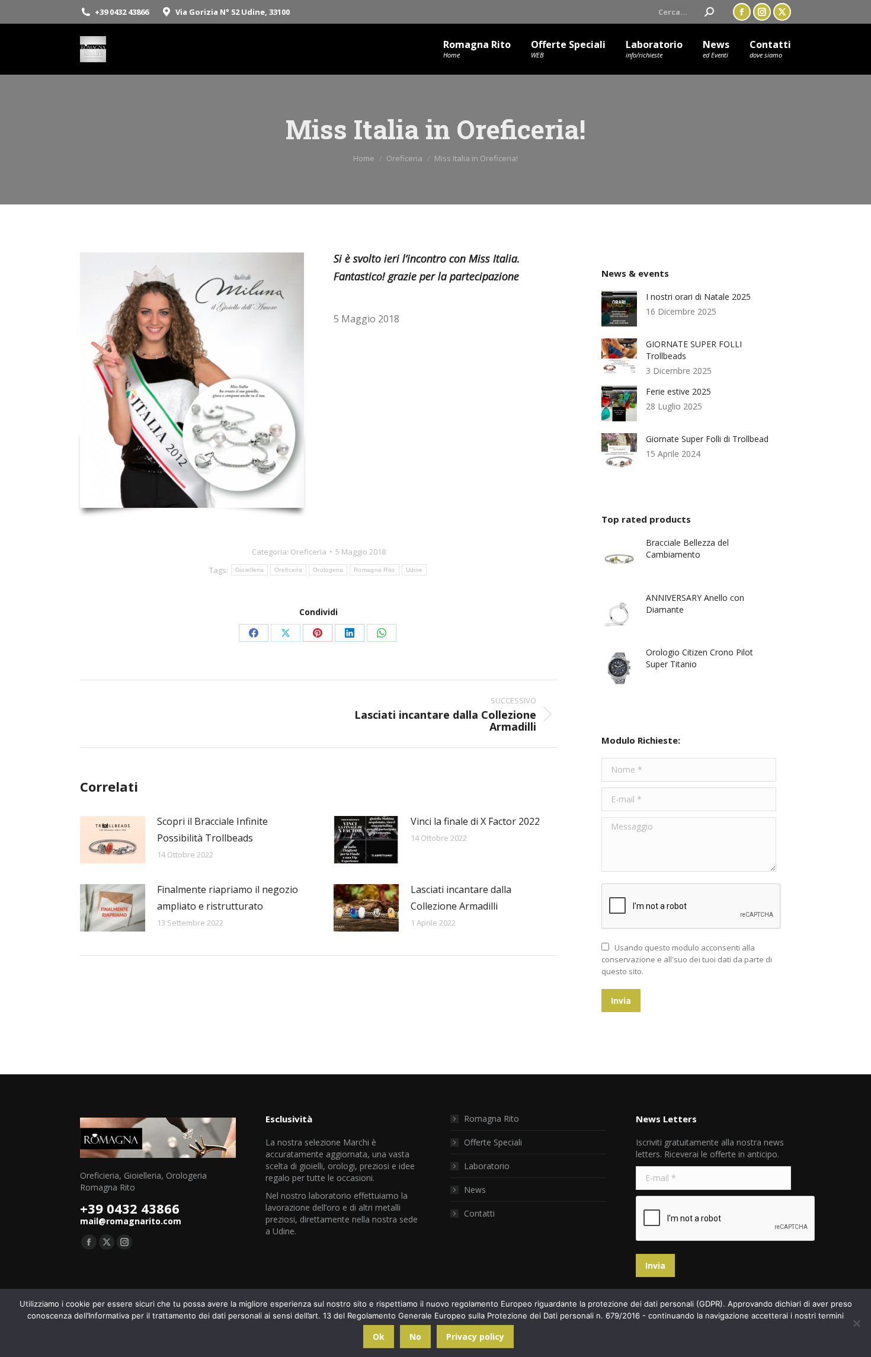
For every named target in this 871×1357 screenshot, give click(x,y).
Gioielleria (249, 570)
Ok (379, 1336)
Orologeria (328, 570)
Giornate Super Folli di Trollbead (707, 438)
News (475, 1189)
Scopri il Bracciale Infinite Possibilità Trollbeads (212, 829)
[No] (856, 1323)
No (415, 1336)
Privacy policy (475, 1336)
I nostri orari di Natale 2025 (698, 296)
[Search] (709, 12)
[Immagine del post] (112, 839)
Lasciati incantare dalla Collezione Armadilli (461, 898)
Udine (414, 570)
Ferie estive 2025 (678, 391)
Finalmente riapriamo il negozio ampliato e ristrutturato (227, 898)
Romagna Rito (374, 570)
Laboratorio (487, 1166)
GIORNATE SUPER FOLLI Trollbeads (694, 349)
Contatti (479, 1213)
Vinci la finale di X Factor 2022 (475, 821)
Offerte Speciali (493, 1142)
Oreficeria (308, 551)
